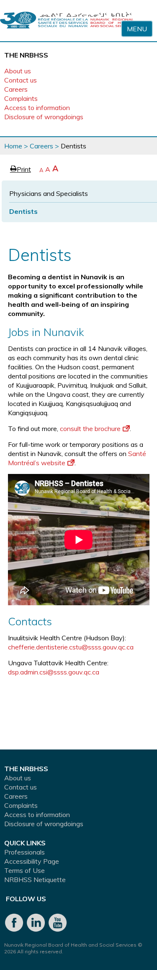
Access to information (37, 107)
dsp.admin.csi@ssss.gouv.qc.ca (53, 672)
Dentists (23, 211)
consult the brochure (90, 428)
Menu (137, 29)
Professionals (24, 852)
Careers (16, 89)
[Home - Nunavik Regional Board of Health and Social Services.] (67, 20)
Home (13, 146)
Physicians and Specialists (48, 193)
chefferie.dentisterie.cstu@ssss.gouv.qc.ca (71, 647)
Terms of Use (24, 870)
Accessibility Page (31, 861)
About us (17, 71)
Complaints (21, 98)
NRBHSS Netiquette (35, 879)
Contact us (20, 80)
